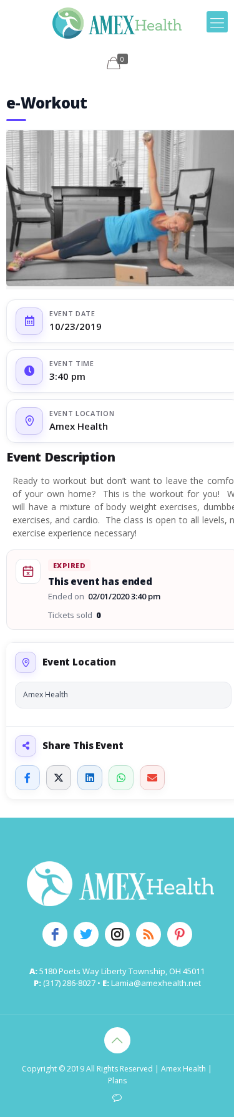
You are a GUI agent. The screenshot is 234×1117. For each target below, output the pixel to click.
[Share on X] (58, 777)
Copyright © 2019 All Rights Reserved (87, 1068)
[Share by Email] (152, 777)
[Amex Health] (117, 21)
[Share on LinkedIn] (89, 777)
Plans (117, 1080)
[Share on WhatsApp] (121, 777)
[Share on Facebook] (27, 777)
